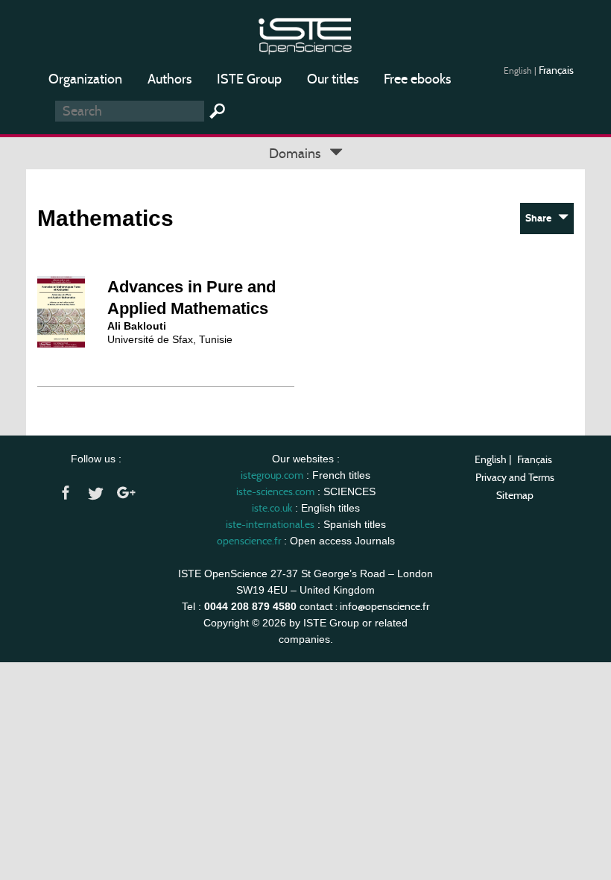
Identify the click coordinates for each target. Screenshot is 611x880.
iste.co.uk (272, 508)
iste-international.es (270, 524)
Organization (85, 79)
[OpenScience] (305, 34)
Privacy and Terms (514, 477)
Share (541, 218)
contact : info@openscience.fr (364, 606)
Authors (169, 79)
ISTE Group (249, 79)
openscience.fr (249, 540)
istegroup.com (272, 475)
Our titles (332, 79)
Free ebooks (417, 79)
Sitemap (515, 495)
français (556, 70)
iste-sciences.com (275, 491)
